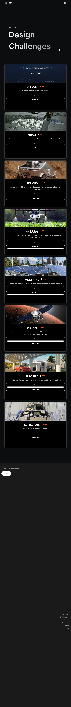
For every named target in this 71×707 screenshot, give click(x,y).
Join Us (6, 473)
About (65, 614)
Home (65, 620)
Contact (65, 623)
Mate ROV (64, 626)
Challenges (64, 617)
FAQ (66, 629)
